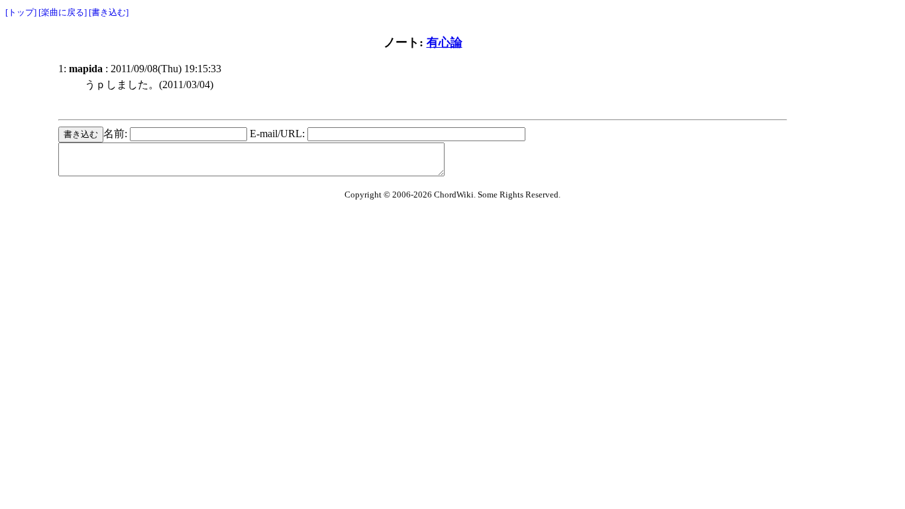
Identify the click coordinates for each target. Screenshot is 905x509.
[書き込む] (109, 12)
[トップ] (20, 12)
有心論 (444, 42)
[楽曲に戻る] (62, 12)
